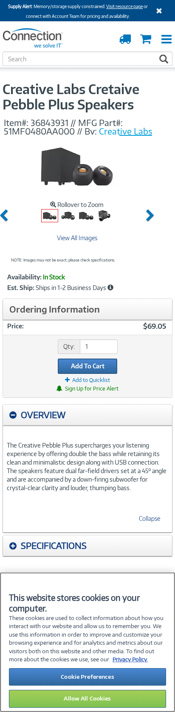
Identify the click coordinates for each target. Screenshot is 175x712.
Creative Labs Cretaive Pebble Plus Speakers (71, 96)
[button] (5, 215)
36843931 (49, 122)
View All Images (77, 237)
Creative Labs (125, 131)
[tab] (87, 415)
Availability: (24, 277)
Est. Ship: (20, 288)
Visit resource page (124, 6)
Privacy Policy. (130, 659)
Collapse (149, 518)
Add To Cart (87, 366)
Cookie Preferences (87, 676)
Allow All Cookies (87, 698)
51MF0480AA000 (39, 131)
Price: (15, 326)
